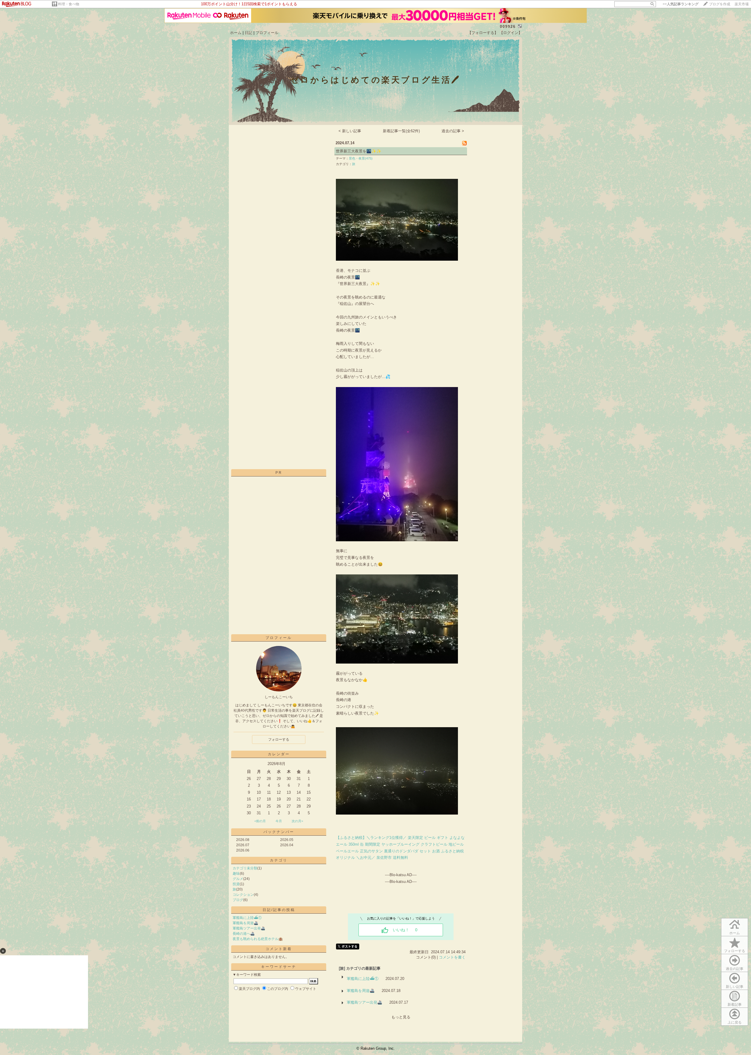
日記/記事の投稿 (279, 910)
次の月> (297, 821)
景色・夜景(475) (361, 158)
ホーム (235, 32)
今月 (278, 821)
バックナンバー (278, 832)
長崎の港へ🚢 (244, 934)
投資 (236, 884)
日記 (248, 32)
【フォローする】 (483, 32)
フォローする (734, 951)
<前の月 (260, 821)
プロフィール (267, 32)
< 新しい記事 (350, 131)
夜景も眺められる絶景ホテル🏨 (258, 939)
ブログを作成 (719, 4)
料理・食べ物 (68, 4)
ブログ (238, 900)
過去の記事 (734, 969)
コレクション (243, 895)
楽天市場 (742, 4)
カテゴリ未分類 (245, 868)
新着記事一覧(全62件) (401, 131)
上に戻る (735, 1022)
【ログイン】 (510, 32)
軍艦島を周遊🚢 (245, 923)
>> (680, 4)
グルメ (238, 879)
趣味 (236, 873)
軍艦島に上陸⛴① (247, 918)
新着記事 (735, 1005)
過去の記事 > (453, 131)
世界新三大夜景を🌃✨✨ (358, 151)
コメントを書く (452, 957)
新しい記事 (734, 987)
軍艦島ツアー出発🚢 (249, 928)
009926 (508, 26)
